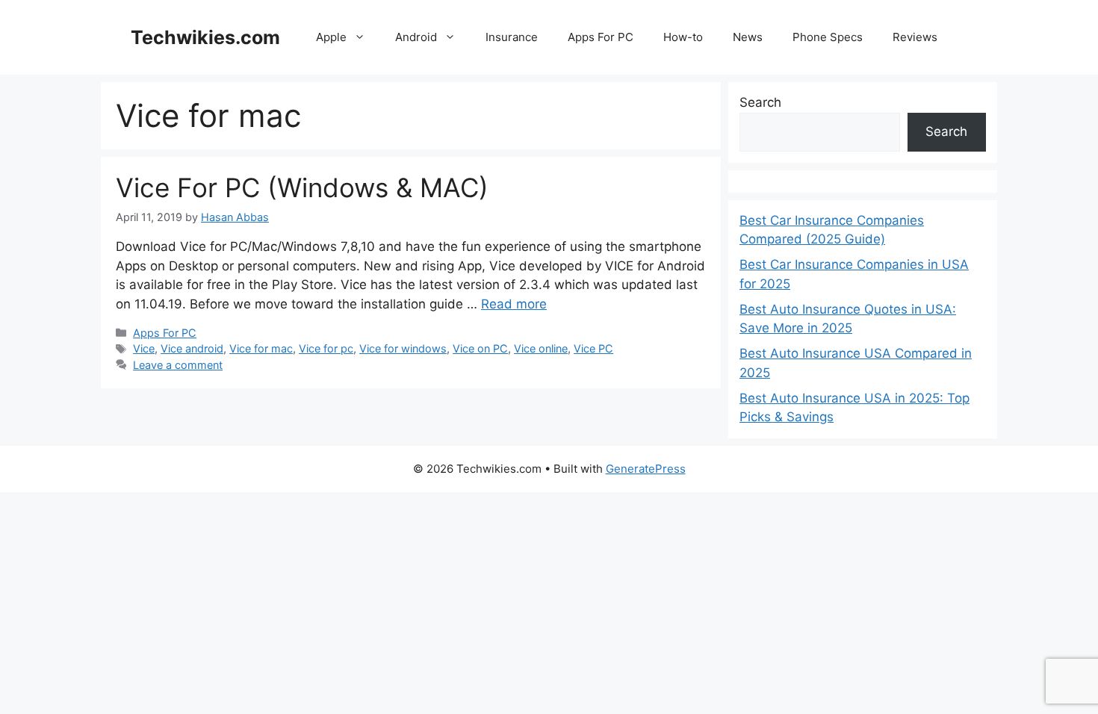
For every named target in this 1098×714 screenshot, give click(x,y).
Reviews (915, 37)
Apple (331, 37)
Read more (514, 304)
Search (760, 102)
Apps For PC (600, 37)
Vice (144, 348)
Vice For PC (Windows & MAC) (302, 187)
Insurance (512, 37)
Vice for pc (326, 348)
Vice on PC (480, 348)
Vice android (192, 348)
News (748, 37)
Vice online (541, 348)
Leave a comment (178, 364)
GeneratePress (646, 469)
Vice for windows (403, 348)
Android (416, 37)
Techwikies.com (205, 37)
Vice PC (593, 348)
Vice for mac (261, 348)
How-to (683, 37)
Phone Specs (828, 37)
